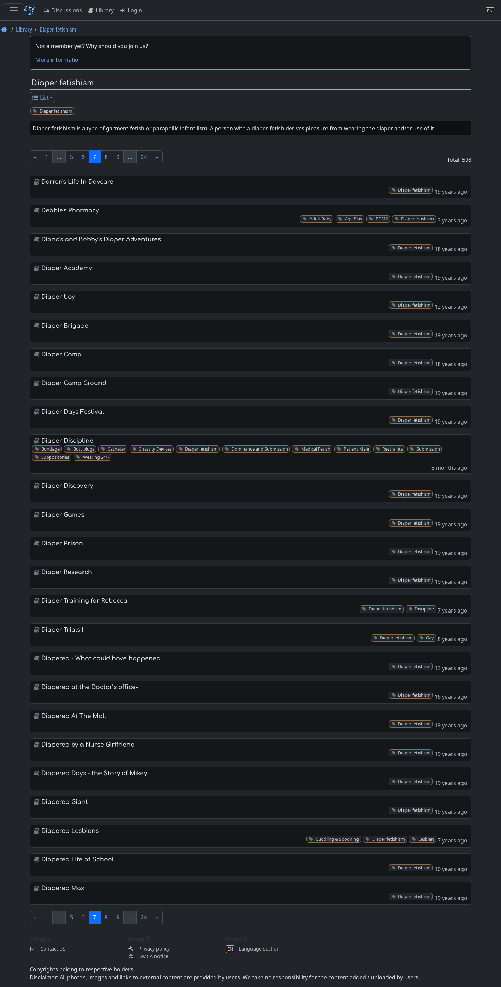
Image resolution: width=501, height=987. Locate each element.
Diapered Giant (64, 802)
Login (134, 10)
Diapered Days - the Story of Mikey (94, 773)
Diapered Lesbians (70, 831)
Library (104, 10)
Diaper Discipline (67, 441)
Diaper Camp (61, 354)
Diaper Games (62, 515)
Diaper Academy (66, 268)
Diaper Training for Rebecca (84, 601)
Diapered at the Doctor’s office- (89, 687)
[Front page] (4, 29)
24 (144, 157)
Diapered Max (63, 888)
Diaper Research (66, 572)
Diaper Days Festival (72, 412)
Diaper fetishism (58, 29)
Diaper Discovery (67, 486)
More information (58, 59)
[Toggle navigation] (13, 10)
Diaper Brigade (64, 326)
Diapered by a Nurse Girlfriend (88, 744)
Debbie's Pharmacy (70, 210)
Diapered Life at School (77, 859)
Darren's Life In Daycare (77, 182)
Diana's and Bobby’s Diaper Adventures (101, 239)
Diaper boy (58, 297)
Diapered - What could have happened (101, 658)
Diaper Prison (62, 543)
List (44, 97)
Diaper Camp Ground (73, 383)
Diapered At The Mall (73, 716)
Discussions (66, 10)
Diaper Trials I (62, 630)
